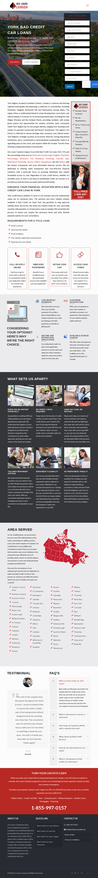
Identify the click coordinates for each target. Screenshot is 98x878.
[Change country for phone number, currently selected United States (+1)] (67, 71)
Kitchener (37, 587)
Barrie (55, 636)
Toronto (15, 602)
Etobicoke (36, 155)
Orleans (77, 591)
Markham (65, 155)
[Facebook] (72, 873)
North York (16, 610)
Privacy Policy (70, 835)
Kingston (36, 620)
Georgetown (46, 162)
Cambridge (37, 616)
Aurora (30, 162)
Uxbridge (57, 595)
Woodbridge (79, 620)
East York (78, 603)
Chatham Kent (80, 636)
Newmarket (78, 624)
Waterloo (57, 640)
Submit (70, 86)
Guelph (56, 612)
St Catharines (38, 591)
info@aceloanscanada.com (76, 829)
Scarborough (46, 155)
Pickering (50, 158)
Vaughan (56, 155)
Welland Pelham (18, 618)
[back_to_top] (87, 873)
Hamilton (15, 631)
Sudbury (56, 620)
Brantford (57, 607)
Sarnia (55, 644)
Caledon (36, 632)
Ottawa (15, 627)
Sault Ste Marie (59, 632)
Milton (37, 162)
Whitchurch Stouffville (17, 162)
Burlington (37, 595)
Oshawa (36, 607)
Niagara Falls (58, 616)
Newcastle (57, 599)
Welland (77, 616)
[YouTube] (78, 873)
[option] (28, 709)
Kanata (15, 651)
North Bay (78, 599)
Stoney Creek (79, 628)
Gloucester (78, 640)
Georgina (36, 636)
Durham (56, 591)
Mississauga (13, 158)
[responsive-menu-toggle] (87, 5)
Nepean (56, 603)
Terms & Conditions (72, 840)
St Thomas (16, 623)
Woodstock (58, 648)
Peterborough (59, 628)
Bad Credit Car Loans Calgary (48, 836)
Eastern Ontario (18, 598)
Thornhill (77, 595)
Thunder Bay (38, 603)
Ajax (67, 158)
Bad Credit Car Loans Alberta (48, 826)
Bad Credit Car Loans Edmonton (45, 843)
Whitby (77, 587)
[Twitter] (75, 873)
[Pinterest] (82, 873)
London (15, 635)
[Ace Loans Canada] (18, 5)
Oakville (59, 158)
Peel (34, 628)
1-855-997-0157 (80, 196)
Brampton (39, 158)
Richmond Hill (26, 158)
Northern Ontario (19, 594)
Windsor (15, 639)
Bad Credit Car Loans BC (46, 831)
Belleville (77, 644)
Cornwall (77, 607)
